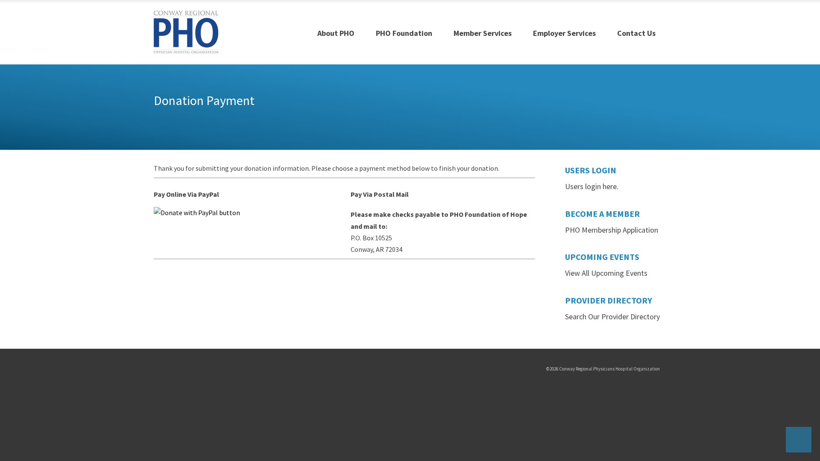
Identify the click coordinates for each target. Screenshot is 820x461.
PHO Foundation (404, 33)
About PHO (335, 33)
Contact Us (636, 33)
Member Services (483, 33)
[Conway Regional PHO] (186, 31)
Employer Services (564, 33)
